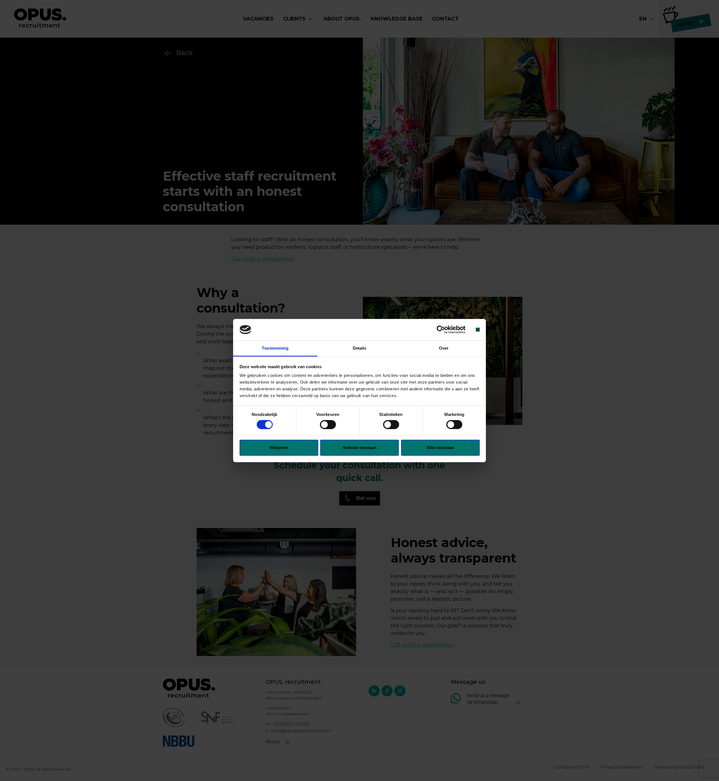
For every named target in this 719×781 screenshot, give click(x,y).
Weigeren (279, 447)
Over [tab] (444, 348)
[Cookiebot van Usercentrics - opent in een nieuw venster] (440, 329)
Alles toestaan (440, 447)
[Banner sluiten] (478, 330)
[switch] (328, 424)
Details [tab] (360, 348)
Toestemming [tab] (275, 348)
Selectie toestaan (359, 447)
